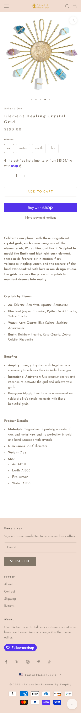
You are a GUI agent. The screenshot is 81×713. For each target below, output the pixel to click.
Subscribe (20, 561)
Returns (9, 606)
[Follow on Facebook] (6, 662)
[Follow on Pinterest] (39, 662)
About (8, 584)
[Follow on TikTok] (49, 662)
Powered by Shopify (56, 684)
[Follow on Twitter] (17, 662)
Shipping (10, 599)
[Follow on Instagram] (28, 662)
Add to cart (40, 191)
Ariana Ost (13, 108)
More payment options (40, 217)
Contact (9, 591)
